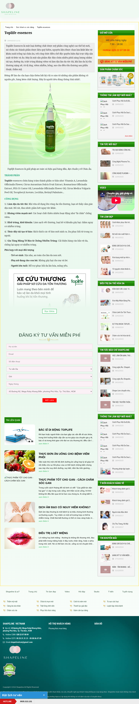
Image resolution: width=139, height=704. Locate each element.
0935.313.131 (26, 701)
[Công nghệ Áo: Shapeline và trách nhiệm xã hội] (105, 369)
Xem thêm (128, 136)
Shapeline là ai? (13, 592)
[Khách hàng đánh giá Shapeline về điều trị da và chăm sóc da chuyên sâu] (105, 491)
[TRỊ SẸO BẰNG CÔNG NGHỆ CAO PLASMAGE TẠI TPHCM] (105, 152)
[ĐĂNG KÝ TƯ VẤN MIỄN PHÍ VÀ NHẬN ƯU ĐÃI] (105, 558)
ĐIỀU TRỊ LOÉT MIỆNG (53, 533)
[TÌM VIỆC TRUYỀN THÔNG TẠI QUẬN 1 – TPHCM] (105, 404)
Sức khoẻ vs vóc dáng (25, 27)
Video (103, 187)
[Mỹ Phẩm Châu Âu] (116, 79)
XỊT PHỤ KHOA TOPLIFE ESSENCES (125, 324)
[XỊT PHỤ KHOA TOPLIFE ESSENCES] (105, 326)
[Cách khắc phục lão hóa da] (105, 225)
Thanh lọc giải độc (80, 606)
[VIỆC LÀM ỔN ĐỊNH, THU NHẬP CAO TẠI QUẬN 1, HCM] (105, 358)
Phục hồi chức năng (48, 610)
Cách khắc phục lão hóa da (122, 222)
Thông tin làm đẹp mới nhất (116, 95)
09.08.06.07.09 (35, 638)
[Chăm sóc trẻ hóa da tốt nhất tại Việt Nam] (105, 338)
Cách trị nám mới (80, 601)
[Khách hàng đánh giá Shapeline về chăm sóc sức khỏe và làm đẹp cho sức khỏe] (105, 503)
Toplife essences (43, 27)
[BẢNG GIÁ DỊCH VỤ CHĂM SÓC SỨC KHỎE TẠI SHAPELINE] (105, 248)
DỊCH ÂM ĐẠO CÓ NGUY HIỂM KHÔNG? (65, 507)
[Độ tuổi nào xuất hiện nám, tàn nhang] (105, 236)
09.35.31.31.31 (22, 638)
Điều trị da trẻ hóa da (112, 283)
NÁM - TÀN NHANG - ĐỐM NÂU (123, 567)
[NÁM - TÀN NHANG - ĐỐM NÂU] (105, 569)
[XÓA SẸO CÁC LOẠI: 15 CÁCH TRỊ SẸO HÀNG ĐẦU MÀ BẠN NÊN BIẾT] (105, 291)
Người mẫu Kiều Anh (120, 512)
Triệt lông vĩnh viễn (47, 606)
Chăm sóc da (12, 610)
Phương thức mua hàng (58, 628)
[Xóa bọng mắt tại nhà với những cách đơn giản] (105, 260)
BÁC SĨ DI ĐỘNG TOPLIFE (55, 429)
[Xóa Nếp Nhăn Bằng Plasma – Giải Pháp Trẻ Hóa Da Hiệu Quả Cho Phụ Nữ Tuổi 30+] (105, 303)
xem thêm (43, 444)
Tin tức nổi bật (108, 144)
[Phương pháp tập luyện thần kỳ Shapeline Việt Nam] (105, 471)
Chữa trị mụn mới (46, 601)
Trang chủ (9, 27)
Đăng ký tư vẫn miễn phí (118, 61)
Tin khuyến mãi (108, 538)
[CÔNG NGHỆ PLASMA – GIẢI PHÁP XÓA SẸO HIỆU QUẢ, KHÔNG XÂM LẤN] (105, 176)
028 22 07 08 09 (120, 50)
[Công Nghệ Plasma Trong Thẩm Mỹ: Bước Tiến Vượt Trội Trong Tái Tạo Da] (105, 164)
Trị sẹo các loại (113, 601)
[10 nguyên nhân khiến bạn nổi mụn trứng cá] (105, 271)
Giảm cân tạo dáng (81, 610)
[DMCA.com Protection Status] (9, 670)
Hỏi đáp (81, 592)
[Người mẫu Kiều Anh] (105, 514)
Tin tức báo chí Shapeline (114, 349)
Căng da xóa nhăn (14, 606)
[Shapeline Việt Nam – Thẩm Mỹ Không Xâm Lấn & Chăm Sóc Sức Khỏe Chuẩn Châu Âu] (10, 8)
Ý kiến (110, 592)
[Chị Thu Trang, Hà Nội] (105, 526)
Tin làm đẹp (106, 216)
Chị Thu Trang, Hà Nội (120, 524)
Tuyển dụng (127, 592)
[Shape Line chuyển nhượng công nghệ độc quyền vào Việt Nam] (105, 393)
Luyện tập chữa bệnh (115, 606)
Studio (96, 592)
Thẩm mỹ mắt (12, 601)
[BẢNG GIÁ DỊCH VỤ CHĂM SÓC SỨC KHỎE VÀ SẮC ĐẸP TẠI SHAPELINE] (105, 546)
